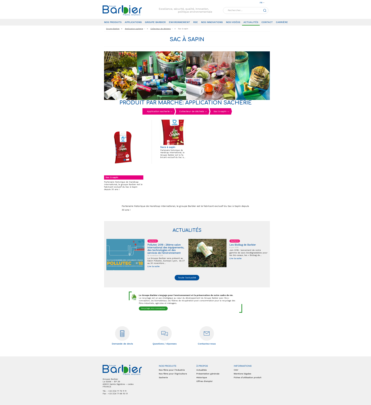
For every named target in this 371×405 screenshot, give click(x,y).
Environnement (179, 22)
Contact (267, 22)
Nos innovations (212, 22)
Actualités (250, 22)
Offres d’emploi (204, 381)
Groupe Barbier (155, 22)
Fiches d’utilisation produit (247, 377)
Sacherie (163, 377)
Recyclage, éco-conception (153, 308)
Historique (201, 377)
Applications (133, 22)
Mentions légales (242, 374)
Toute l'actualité (187, 277)
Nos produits (113, 22)
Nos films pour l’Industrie (172, 370)
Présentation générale (207, 374)
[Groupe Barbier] (122, 10)
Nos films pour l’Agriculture (173, 374)
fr (261, 2)
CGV (236, 370)
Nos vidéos (233, 22)
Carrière (282, 22)
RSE (195, 22)
